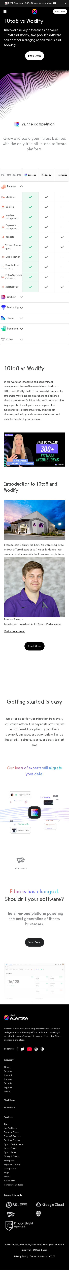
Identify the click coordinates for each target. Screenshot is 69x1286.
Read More (36, 646)
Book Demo (60, 11)
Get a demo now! (14, 631)
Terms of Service (38, 1256)
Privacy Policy (21, 1256)
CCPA (52, 1256)
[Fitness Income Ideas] (34, 449)
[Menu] (5, 11)
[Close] (65, 3)
